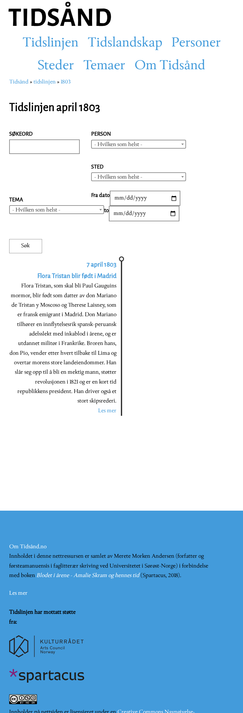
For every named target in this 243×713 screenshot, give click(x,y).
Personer (196, 43)
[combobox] (138, 144)
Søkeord (21, 134)
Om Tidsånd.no (28, 547)
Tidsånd (18, 82)
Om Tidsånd (169, 66)
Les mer (107, 411)
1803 (66, 82)
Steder (56, 66)
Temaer (104, 66)
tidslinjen (45, 82)
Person (101, 134)
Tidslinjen (50, 43)
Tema (16, 200)
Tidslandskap (125, 43)
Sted (97, 167)
